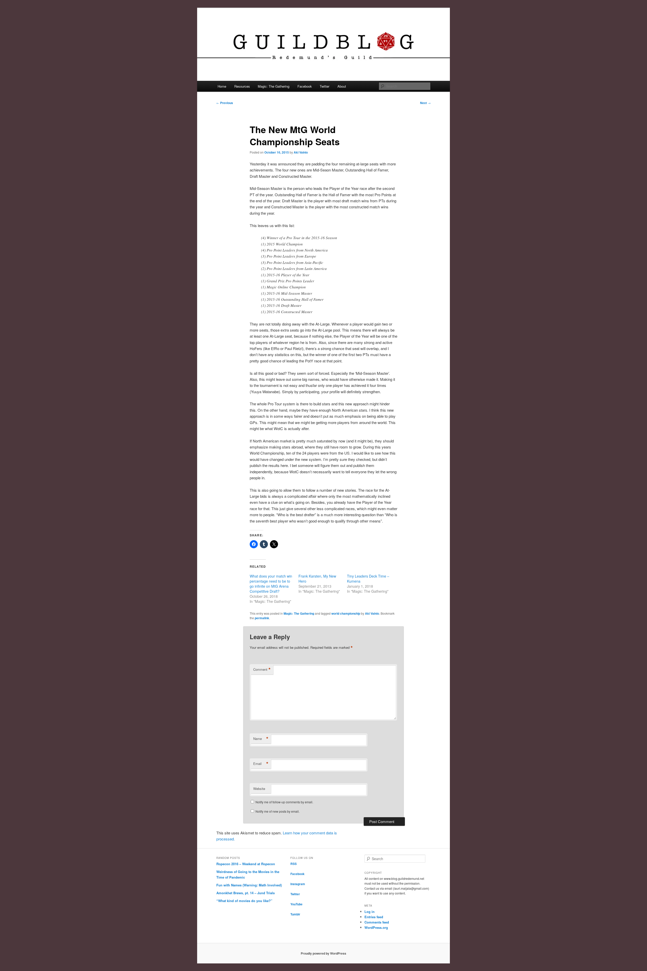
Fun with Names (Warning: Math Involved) (249, 885)
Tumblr (295, 914)
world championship (345, 613)
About (341, 86)
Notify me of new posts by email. (277, 811)
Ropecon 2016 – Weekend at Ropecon (245, 863)
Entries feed (373, 916)
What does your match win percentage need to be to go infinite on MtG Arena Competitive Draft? (271, 584)
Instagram (297, 884)
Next (425, 103)
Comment (262, 669)
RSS (293, 863)
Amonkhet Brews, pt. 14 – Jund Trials (245, 892)
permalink (262, 618)
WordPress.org (376, 927)
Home (222, 86)
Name (260, 739)
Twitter (324, 86)
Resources (242, 86)
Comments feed (376, 922)
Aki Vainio (301, 152)
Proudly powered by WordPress (323, 953)
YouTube (296, 904)
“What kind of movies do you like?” (244, 900)
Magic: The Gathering (273, 86)
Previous (224, 103)
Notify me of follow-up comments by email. (284, 802)
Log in (369, 911)
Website (259, 788)
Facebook (304, 86)
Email (260, 764)
